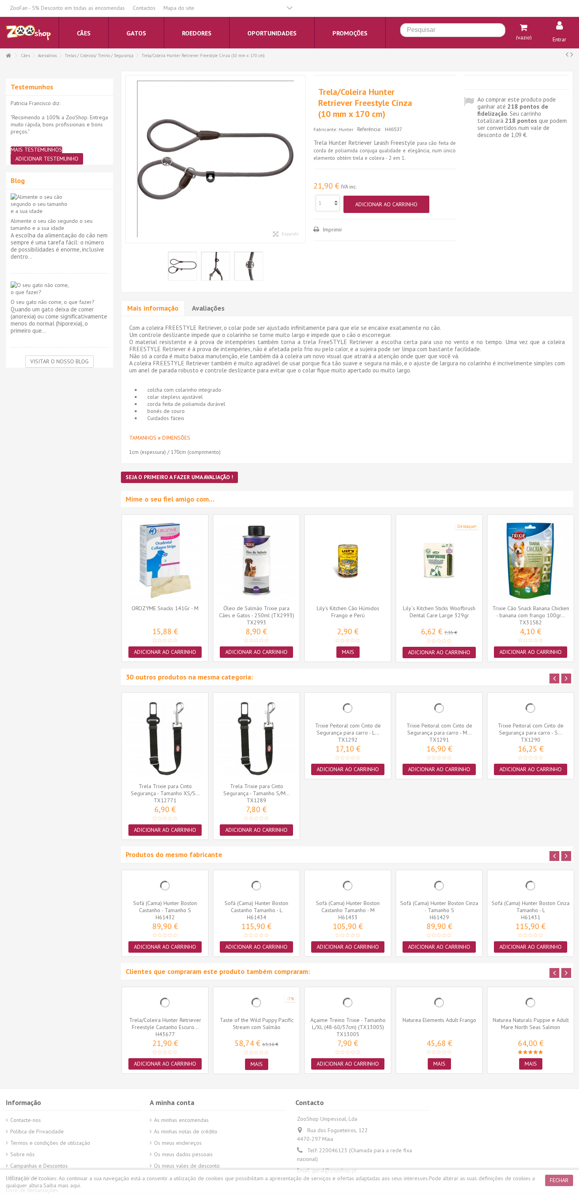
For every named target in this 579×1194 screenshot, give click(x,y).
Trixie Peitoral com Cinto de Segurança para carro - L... (348, 729)
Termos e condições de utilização (50, 1142)
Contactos (144, 7)
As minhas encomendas (181, 1120)
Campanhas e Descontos (39, 1165)
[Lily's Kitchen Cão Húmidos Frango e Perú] (347, 560)
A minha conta (172, 1102)
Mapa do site (178, 7)
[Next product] (571, 54)
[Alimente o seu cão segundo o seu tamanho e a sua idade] (59, 204)
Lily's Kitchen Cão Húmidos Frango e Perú (348, 612)
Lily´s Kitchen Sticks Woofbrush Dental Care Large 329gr (439, 612)
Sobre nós (22, 1154)
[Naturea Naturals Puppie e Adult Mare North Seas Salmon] (530, 1002)
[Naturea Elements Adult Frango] (439, 1002)
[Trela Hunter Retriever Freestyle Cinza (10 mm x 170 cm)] (215, 159)
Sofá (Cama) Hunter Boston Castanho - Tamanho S (165, 907)
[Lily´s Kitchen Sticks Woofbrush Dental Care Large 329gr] (439, 560)
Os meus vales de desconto (187, 1165)
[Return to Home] (8, 56)
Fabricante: (326, 129)
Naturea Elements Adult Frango (439, 1020)
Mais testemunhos (36, 149)
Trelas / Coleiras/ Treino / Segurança (99, 55)
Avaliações (208, 308)
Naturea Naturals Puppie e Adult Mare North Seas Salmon (531, 1023)
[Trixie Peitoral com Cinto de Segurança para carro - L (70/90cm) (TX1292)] (347, 708)
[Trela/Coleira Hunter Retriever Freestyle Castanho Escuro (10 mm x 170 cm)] (165, 1002)
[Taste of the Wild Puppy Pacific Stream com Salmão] (256, 1002)
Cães (25, 55)
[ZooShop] (28, 32)
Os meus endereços (178, 1142)
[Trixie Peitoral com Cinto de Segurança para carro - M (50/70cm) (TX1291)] (439, 708)
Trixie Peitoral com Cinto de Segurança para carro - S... (531, 729)
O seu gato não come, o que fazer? (53, 301)
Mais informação (152, 308)
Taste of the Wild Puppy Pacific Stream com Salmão (256, 1023)
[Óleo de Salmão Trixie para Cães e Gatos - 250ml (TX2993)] (256, 560)
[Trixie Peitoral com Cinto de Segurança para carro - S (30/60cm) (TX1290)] (530, 708)
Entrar (559, 39)
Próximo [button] (301, 159)
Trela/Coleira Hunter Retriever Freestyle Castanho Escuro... (165, 1023)
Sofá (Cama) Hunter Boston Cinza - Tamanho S (439, 907)
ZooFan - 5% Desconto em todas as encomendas (67, 7)
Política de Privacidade (37, 1131)
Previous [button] (554, 678)
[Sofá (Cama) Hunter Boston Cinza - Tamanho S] (439, 886)
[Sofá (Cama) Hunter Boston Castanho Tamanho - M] (347, 886)
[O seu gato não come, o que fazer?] (59, 288)
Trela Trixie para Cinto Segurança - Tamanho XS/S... (165, 790)
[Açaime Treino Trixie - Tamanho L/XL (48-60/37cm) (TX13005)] (347, 1002)
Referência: (369, 129)
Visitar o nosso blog (59, 361)
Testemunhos (32, 86)
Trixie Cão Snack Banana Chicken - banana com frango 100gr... (530, 612)
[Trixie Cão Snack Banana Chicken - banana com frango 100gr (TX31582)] (530, 560)
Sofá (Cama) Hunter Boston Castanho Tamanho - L (256, 907)
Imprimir (331, 229)
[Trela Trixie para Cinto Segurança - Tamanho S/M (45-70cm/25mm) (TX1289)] (256, 738)
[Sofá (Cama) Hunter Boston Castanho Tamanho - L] (256, 886)
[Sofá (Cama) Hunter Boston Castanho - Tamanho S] (165, 886)
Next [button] (566, 678)
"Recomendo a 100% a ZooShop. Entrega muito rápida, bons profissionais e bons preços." (59, 124)
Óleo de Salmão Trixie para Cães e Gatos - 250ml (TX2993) (256, 612)
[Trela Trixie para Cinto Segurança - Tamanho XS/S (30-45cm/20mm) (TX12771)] (165, 738)
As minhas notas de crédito (185, 1131)
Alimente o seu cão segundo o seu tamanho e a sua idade (52, 224)
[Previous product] (567, 54)
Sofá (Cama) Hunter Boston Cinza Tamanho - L (531, 907)
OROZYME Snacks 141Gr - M (165, 608)
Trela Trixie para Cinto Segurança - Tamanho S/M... (256, 790)
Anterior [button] (129, 159)
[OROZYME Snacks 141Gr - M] (165, 560)
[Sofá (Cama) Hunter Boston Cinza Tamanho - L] (530, 886)
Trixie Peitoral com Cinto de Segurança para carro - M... (439, 729)
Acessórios (47, 55)
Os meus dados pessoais (183, 1154)
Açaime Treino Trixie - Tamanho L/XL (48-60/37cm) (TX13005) (348, 1023)
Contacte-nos (25, 1120)
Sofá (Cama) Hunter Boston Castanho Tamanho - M (348, 907)
